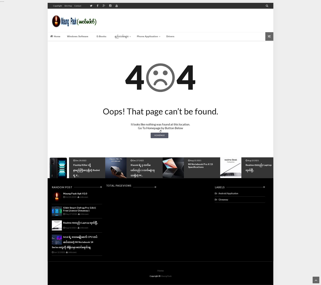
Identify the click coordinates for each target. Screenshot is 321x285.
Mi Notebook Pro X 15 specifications (161, 165)
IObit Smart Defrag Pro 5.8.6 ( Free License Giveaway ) (79, 209)
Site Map (68, 6)
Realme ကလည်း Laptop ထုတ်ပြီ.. (80, 222)
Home (56, 36)
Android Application (228, 193)
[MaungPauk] (75, 20)
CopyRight (57, 6)
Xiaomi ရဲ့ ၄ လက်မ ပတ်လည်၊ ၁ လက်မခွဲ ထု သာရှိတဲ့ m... (103, 170)
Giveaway (223, 199)
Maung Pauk (166, 276)
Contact (77, 6)
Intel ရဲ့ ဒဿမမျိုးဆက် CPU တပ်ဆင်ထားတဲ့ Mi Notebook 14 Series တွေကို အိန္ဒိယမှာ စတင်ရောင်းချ (74, 242)
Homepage (159, 135)
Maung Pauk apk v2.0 (75, 193)
